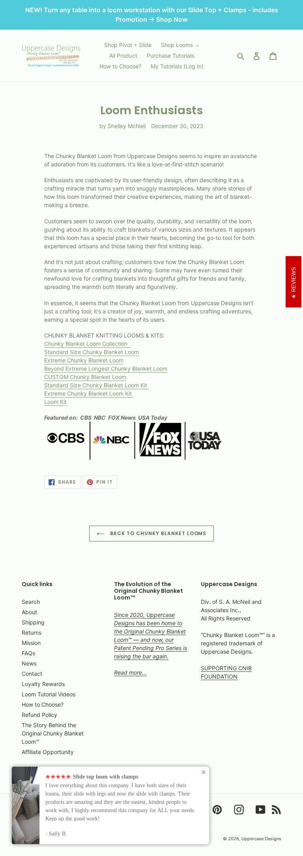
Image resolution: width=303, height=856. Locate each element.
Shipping (33, 622)
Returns (31, 632)
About (29, 612)
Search (31, 601)
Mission (31, 642)
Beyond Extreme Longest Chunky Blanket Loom (105, 368)
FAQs (28, 653)
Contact (32, 673)
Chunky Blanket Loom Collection (87, 343)
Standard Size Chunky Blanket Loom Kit (96, 385)
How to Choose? (43, 704)
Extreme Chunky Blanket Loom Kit (88, 393)
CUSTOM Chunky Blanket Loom (85, 376)
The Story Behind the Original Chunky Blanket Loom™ (53, 733)
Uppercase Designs (261, 838)
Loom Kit (55, 401)
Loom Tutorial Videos (48, 694)
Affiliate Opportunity (48, 752)
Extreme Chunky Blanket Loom (83, 360)
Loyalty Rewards (43, 684)
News (29, 663)
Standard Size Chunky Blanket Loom (91, 352)
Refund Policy (39, 714)
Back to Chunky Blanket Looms (157, 533)
